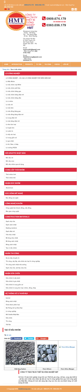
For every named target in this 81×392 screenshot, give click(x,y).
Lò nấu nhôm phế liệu (13, 88)
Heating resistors (11, 228)
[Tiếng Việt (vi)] (6, 9)
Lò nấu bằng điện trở (13, 121)
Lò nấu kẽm (10, 108)
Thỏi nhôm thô (11, 178)
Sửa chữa (9, 318)
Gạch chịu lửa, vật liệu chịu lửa (16, 268)
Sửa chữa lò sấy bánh (13, 278)
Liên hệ (65, 64)
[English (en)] (8, 9)
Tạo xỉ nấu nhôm (11, 248)
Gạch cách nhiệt (11, 225)
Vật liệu (8, 324)
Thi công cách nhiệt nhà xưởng (16, 264)
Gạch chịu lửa (10, 221)
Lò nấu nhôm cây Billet (13, 85)
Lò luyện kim (10, 128)
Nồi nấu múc (10, 161)
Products (29, 64)
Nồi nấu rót (9, 158)
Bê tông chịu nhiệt (12, 238)
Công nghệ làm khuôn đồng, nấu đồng (18, 208)
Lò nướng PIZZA (11, 148)
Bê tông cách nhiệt (12, 241)
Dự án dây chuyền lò (12, 258)
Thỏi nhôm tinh (11, 174)
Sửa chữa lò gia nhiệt (13, 281)
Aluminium (9, 188)
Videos (57, 64)
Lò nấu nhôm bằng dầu (13, 98)
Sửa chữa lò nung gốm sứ (14, 285)
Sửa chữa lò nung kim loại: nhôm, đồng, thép (21, 288)
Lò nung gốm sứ (11, 138)
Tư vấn (38, 64)
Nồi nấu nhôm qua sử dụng (15, 164)
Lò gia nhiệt (10, 141)
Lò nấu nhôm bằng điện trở (15, 95)
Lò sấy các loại (11, 134)
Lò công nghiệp (11, 311)
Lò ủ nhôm (9, 101)
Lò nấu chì (9, 105)
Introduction (17, 64)
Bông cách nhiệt (11, 244)
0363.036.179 (39, 5)
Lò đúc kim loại (11, 124)
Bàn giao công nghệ (12, 211)
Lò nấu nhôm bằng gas (13, 91)
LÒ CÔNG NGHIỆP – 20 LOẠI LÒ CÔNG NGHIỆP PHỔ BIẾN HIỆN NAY (28, 78)
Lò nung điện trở (11, 118)
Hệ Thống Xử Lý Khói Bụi (14, 308)
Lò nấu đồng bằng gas (13, 111)
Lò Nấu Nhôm (10, 81)
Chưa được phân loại (13, 305)
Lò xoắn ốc (9, 131)
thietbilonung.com (24, 389)
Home (6, 64)
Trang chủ (6, 69)
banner (8, 298)
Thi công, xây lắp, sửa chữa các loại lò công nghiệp (23, 261)
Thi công (48, 64)
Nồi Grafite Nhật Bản (12, 314)
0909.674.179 (29, 5)
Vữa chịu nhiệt (10, 234)
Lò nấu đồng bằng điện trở (14, 114)
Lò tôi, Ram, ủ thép (12, 144)
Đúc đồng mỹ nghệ (12, 198)
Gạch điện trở (10, 231)
